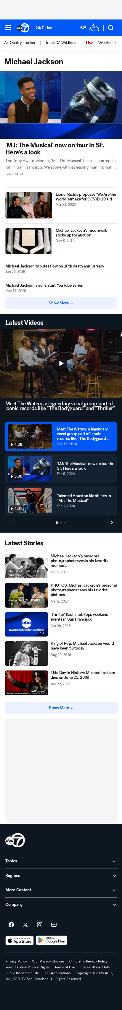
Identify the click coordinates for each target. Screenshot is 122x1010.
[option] (24, 43)
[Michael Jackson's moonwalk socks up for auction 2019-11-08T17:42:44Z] (28, 241)
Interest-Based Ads (95, 967)
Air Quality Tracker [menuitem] (20, 43)
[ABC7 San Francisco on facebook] (11, 925)
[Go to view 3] (65, 522)
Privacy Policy (16, 961)
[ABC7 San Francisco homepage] (23, 27)
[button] (8, 27)
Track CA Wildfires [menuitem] (60, 43)
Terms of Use (64, 967)
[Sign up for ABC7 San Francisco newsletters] (54, 925)
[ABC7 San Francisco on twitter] (25, 925)
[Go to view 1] (57, 522)
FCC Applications (57, 973)
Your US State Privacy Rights (27, 967)
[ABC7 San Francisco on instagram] (40, 925)
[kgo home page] (15, 840)
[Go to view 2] (61, 522)
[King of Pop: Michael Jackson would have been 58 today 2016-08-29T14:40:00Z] (26, 653)
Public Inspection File (22, 973)
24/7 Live (43, 28)
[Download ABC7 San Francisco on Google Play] (51, 940)
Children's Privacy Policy (88, 961)
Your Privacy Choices (48, 961)
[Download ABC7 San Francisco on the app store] (19, 940)
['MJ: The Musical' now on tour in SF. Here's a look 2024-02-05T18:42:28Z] (61, 105)
